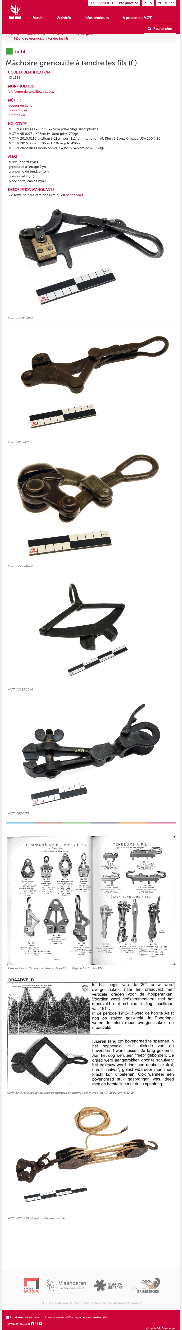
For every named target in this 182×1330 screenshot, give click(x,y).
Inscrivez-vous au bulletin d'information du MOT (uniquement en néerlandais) (58, 1317)
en (172, 3)
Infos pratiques (97, 18)
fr (166, 3)
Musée (38, 18)
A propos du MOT (137, 18)
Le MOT (15, 34)
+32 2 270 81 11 (102, 3)
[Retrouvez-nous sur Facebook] (32, 1323)
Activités (64, 18)
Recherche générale (83, 34)
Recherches (162, 29)
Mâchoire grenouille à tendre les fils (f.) (43, 38)
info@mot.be (128, 3)
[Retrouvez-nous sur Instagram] (36, 1323)
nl (159, 3)
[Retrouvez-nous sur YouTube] (41, 1323)
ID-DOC (56, 34)
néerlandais (74, 195)
